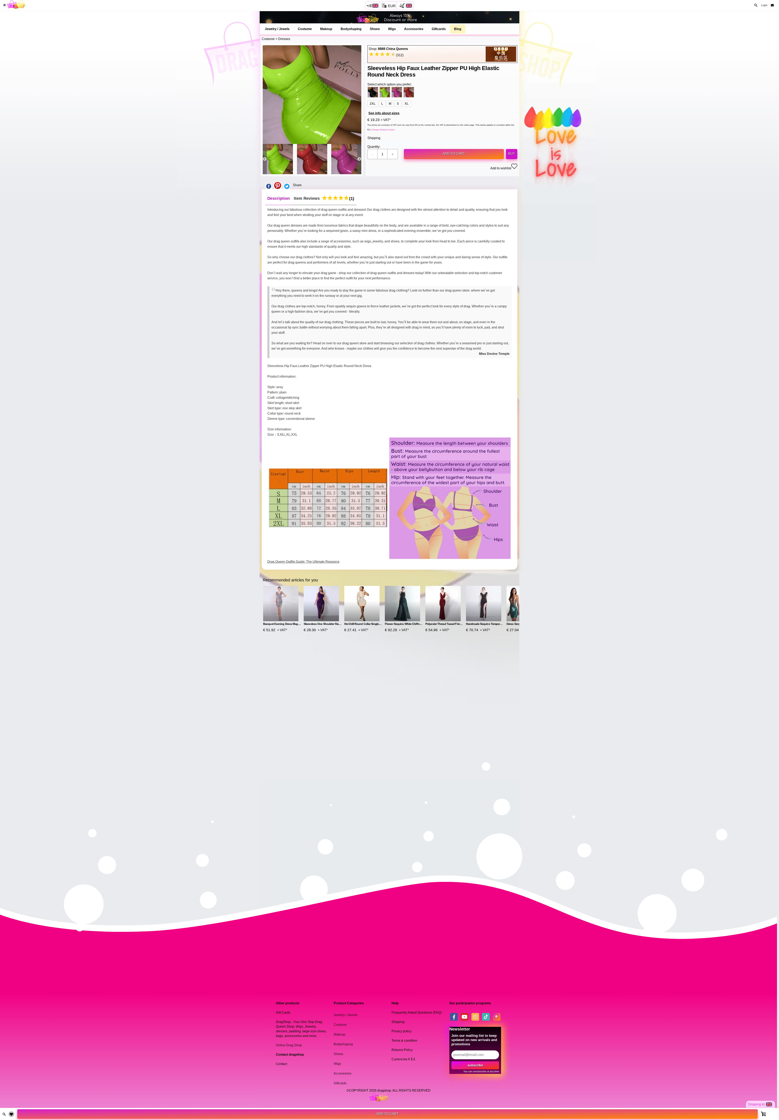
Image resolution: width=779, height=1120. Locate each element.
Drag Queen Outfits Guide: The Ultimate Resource (303, 561)
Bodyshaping (351, 29)
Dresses (284, 39)
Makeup (326, 29)
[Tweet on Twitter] (286, 185)
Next (359, 159)
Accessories (413, 29)
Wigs (392, 29)
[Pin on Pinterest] (277, 185)
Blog (457, 29)
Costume (305, 29)
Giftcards (439, 29)
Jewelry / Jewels (277, 29)
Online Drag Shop (289, 1045)
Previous (265, 159)
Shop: (388, 49)
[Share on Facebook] (268, 185)
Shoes (375, 29)
